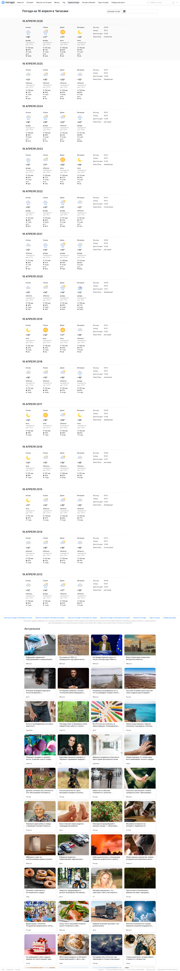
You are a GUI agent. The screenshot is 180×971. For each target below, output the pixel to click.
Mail (3, 969)
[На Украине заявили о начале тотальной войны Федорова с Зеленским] (73, 683)
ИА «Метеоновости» (172, 969)
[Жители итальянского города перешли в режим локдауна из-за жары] (140, 916)
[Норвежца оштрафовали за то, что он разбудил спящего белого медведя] (106, 683)
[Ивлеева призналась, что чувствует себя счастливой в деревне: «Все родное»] (106, 883)
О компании (9, 969)
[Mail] (3, 2)
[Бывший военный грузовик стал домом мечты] (106, 916)
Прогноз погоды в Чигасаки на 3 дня (18, 618)
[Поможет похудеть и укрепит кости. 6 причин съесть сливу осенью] (40, 750)
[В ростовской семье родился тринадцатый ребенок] (73, 816)
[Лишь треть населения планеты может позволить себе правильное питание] (73, 916)
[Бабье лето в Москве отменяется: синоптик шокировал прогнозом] (106, 783)
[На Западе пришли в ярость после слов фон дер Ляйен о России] (106, 650)
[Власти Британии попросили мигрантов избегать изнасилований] (140, 650)
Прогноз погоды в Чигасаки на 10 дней (115, 618)
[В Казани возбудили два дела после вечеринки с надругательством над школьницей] (40, 683)
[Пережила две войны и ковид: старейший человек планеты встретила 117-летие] (40, 816)
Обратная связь (151, 969)
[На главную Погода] (10, 2)
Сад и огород (154, 618)
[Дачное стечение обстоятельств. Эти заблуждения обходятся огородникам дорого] (40, 783)
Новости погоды (139, 618)
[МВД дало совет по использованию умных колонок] (40, 850)
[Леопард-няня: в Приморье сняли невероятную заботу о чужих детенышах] (73, 716)
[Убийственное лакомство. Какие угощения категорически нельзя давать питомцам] (140, 850)
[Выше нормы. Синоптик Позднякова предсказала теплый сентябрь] (40, 916)
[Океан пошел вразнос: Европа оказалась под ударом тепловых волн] (140, 716)
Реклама (17, 969)
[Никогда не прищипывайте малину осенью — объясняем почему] (106, 816)
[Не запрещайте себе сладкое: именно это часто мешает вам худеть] (40, 949)
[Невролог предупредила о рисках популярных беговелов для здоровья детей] (73, 883)
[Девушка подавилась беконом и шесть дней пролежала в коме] (106, 750)
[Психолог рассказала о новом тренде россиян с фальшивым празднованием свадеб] (140, 783)
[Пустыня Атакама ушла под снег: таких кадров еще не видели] (140, 683)
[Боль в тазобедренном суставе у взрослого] (40, 716)
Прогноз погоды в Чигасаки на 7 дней (82, 618)
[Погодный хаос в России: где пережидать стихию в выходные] (106, 949)
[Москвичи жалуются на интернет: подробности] (140, 816)
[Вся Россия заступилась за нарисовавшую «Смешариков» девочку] (106, 716)
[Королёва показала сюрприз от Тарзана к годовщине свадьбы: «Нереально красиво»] (73, 750)
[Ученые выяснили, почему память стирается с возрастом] (140, 949)
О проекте (101, 969)
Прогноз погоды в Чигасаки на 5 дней (50, 618)
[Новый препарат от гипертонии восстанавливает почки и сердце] (140, 750)
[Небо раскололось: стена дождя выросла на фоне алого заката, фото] (106, 850)
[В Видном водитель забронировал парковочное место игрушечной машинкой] (73, 850)
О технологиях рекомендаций (135, 969)
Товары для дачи (169, 618)
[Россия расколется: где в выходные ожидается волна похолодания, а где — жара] (73, 783)
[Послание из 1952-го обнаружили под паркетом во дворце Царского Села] (73, 650)
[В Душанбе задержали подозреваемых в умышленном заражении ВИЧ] (40, 650)
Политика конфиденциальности (115, 969)
